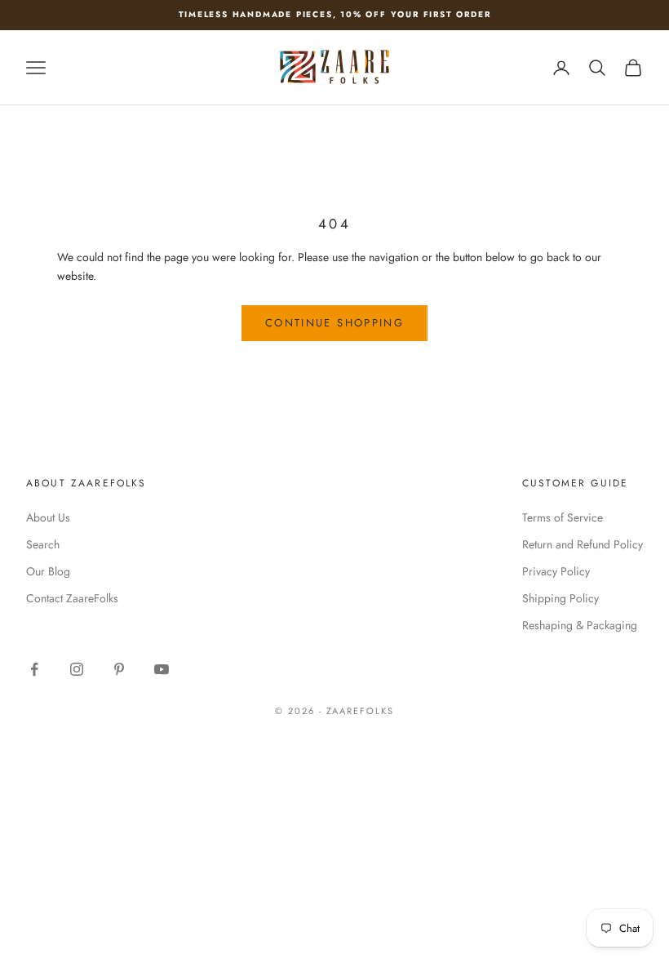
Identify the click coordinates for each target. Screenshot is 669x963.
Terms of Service (562, 517)
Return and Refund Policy (582, 544)
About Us (48, 517)
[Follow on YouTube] (161, 669)
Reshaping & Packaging (579, 625)
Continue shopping (334, 323)
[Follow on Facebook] (34, 669)
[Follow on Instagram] (77, 669)
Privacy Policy (556, 571)
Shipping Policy (560, 598)
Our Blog (48, 571)
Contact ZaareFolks (72, 598)
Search (43, 544)
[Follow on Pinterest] (119, 669)
